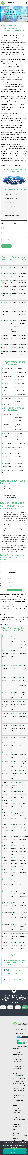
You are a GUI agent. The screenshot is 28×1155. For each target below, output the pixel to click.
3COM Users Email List (14, 638)
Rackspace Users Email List (15, 893)
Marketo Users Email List (14, 839)
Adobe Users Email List (14, 668)
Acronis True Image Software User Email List (5, 656)
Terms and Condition (21, 1046)
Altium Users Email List (14, 695)
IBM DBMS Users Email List (23, 794)
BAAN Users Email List (14, 764)
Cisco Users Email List (5, 773)
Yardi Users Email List (14, 945)
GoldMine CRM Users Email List (15, 794)
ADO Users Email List (22, 653)
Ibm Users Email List (10, 207)
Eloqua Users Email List (14, 785)
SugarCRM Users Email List (15, 927)
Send (15, 589)
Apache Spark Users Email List (23, 716)
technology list (6, 116)
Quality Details (17, 1115)
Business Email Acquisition (20, 1054)
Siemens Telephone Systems (22, 314)
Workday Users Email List (5, 945)
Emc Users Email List (11, 199)
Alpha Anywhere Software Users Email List (22, 683)
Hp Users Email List (10, 203)
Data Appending (17, 1124)
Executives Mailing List (18, 1061)
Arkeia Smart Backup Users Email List (5, 742)
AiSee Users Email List (14, 680)
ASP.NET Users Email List (5, 754)
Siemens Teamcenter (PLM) (22, 305)
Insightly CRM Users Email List (14, 815)
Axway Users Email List (5, 764)
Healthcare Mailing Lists (19, 1066)
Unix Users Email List (5, 936)
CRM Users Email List (22, 773)
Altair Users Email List (5, 695)
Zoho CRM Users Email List (22, 945)
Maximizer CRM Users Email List (23, 839)
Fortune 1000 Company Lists (20, 1064)
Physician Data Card (18, 1110)
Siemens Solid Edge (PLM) (22, 295)
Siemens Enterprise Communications (6, 305)
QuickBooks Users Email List (6, 893)
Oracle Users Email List (14, 881)
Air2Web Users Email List (23, 668)
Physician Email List (18, 1073)
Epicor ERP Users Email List (22, 785)
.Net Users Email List (5, 638)
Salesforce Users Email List (6, 905)
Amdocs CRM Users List (22, 704)
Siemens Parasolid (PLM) (13, 305)
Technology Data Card (19, 1108)
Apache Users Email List (19, 1081)
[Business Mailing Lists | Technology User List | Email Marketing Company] (8, 3)
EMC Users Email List (18, 1095)
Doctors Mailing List (18, 1059)
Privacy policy (14, 1152)
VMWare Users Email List (14, 936)
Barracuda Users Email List (20, 1086)
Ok (14, 1149)
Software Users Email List (6, 927)
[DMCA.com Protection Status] (22, 1036)
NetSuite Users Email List (14, 872)
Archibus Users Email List (14, 728)
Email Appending (17, 1117)
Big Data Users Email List (23, 764)
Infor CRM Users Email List (22, 803)
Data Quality (16, 1112)
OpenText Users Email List (23, 872)
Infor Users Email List (11, 211)
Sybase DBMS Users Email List (23, 927)
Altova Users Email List (22, 695)
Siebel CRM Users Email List (14, 915)
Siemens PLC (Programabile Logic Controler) (14, 326)
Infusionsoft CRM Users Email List (7, 815)
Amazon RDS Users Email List (5, 704)
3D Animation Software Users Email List (22, 641)
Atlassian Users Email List (14, 754)
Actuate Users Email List (14, 653)
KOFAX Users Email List (14, 827)
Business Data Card (18, 1105)
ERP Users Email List (5, 794)
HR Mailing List (17, 1068)
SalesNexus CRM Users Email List (15, 905)
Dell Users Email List (5, 785)
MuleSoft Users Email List (6, 872)
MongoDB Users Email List (6, 848)
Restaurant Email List (18, 1071)
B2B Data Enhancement (19, 1119)
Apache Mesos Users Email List (14, 716)
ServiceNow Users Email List (6, 915)
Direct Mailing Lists (18, 1057)
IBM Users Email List (18, 1097)
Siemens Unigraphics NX (22, 338)
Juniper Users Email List (12, 215)
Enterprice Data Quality (19, 1122)
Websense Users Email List (23, 936)
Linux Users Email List (5, 839)
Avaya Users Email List (22, 754)
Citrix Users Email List (11, 194)
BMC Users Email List (18, 1088)
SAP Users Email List (22, 905)
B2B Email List (17, 1052)
